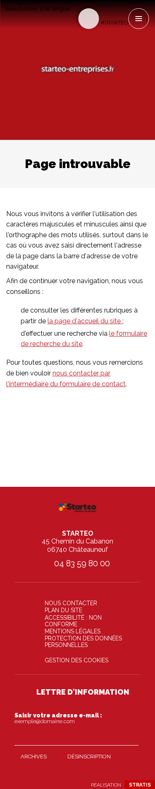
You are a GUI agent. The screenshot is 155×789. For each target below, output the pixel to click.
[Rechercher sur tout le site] (88, 18)
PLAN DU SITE (63, 610)
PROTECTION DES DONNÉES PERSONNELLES (83, 641)
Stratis (140, 785)
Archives (34, 756)
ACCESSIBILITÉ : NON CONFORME (73, 621)
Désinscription (89, 756)
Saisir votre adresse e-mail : (58, 718)
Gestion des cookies (76, 660)
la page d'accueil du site (85, 321)
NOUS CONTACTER (71, 603)
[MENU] (138, 18)
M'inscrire (130, 737)
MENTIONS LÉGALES (72, 631)
